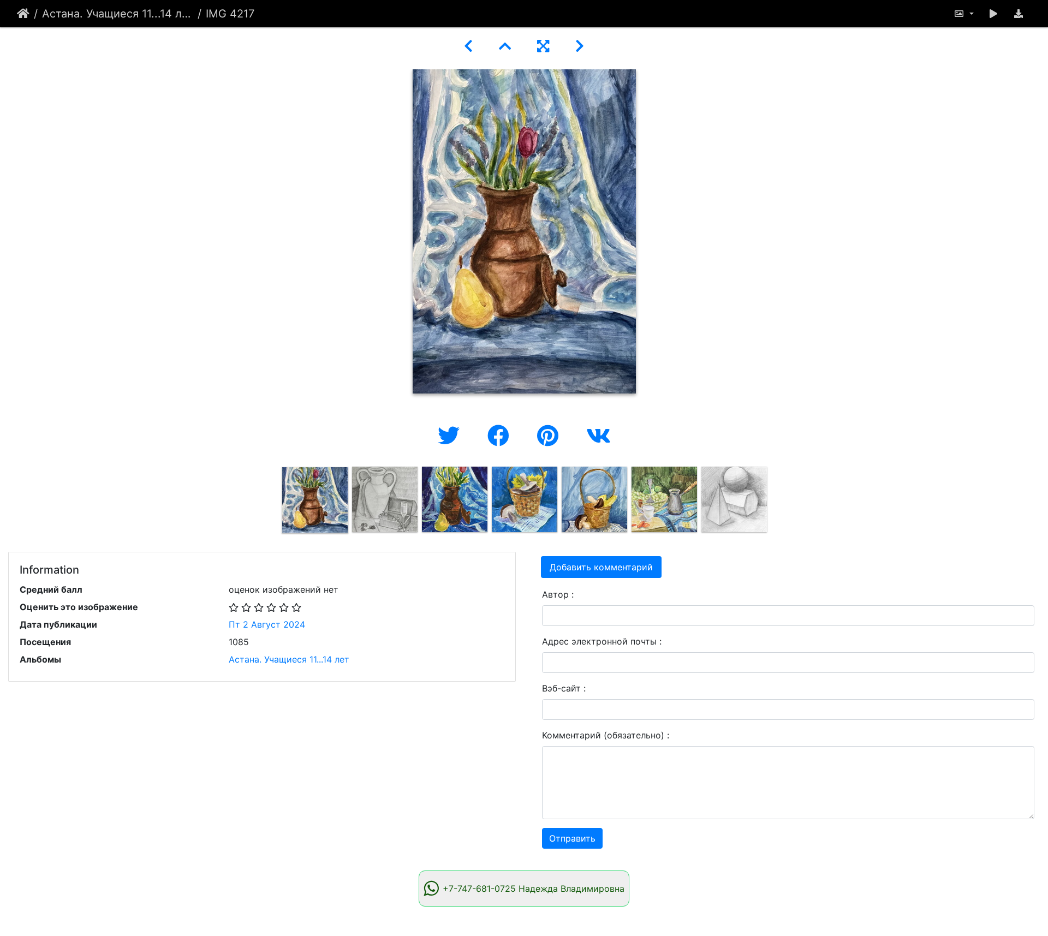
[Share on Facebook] (501, 435)
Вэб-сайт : (564, 688)
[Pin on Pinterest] (550, 435)
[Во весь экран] (543, 46)
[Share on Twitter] (452, 435)
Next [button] (776, 502)
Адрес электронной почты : (602, 641)
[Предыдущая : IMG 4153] (468, 46)
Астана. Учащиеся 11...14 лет (117, 13)
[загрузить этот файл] (1018, 14)
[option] (315, 500)
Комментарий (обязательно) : (605, 735)
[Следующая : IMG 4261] (579, 46)
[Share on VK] (598, 435)
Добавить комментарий (601, 567)
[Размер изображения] (963, 14)
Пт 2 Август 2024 (267, 624)
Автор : (558, 594)
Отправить (572, 838)
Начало (23, 13)
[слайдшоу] (993, 14)
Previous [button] (271, 502)
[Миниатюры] (505, 46)
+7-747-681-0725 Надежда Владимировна (533, 888)
